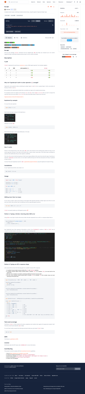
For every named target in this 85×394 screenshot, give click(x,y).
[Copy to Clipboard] (52, 25)
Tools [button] (54, 2)
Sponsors (49, 2)
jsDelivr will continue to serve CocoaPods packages (13, 388)
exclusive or (22, 65)
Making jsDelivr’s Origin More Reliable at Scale (12, 386)
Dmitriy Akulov (13, 367)
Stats (44, 2)
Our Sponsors (27, 375)
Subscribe (77, 368)
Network (39, 2)
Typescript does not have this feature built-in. (14, 96)
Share (70, 40)
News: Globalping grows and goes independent (52, 388)
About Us (33, 2)
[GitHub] (74, 2)
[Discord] (80, 2)
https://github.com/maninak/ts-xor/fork (19, 353)
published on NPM (14, 339)
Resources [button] (61, 2)
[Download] (54, 7)
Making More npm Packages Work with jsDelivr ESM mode (53, 386)
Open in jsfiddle (9, 31)
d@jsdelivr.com (55, 375)
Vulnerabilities (19, 15)
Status (41, 375)
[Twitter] (77, 2)
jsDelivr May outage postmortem (10, 390)
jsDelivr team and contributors (17, 365)
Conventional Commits (26, 351)
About (16, 375)
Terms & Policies (47, 375)
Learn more (17, 31)
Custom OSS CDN (35, 375)
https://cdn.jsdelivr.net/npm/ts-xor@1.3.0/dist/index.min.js (22, 26)
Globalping (68, 2)
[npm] (51, 7)
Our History (21, 375)
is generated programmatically (30, 161)
